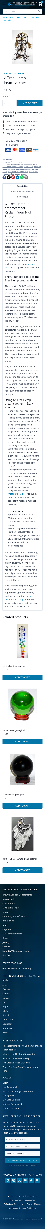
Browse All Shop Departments (17, 894)
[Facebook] (4, 177)
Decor (11, 17)
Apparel (6, 912)
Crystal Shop (8, 903)
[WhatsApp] (22, 177)
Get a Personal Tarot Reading (16, 968)
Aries (5, 984)
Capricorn (7, 1023)
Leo (4, 1002)
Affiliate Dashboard (12, 1104)
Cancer (5, 997)
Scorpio (6, 1015)
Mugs (5, 924)
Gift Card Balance (11, 1099)
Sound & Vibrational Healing (16, 950)
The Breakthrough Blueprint (16, 1062)
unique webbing (21, 174)
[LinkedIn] (17, 177)
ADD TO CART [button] (22, 677)
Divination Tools (10, 907)
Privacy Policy (15, 1200)
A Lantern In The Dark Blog (15, 1058)
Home (4, 17)
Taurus (6, 989)
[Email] (26, 177)
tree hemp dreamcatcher (18, 172)
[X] (9, 177)
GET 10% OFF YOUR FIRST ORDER (22, 1161)
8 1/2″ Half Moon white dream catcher (19, 858)
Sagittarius (7, 1019)
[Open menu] (4, 3)
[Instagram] (13, 1180)
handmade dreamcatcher (12, 167)
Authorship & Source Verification (22, 1208)
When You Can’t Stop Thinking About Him (20, 1068)
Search (39, 11)
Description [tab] (22, 186)
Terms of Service (34, 1204)
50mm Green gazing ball (13, 730)
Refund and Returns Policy (14, 1204)
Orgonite (6, 929)
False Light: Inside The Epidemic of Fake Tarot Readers (22, 1047)
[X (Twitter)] (19, 1180)
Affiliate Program (30, 1196)
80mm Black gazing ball (13, 794)
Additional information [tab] (22, 191)
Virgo (5, 1006)
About (10, 1196)
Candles (6, 946)
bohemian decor (30, 164)
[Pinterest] (13, 177)
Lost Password (9, 1087)
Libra (5, 1010)
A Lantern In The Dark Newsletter (18, 1054)
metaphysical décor (18, 493)
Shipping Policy (29, 1200)
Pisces (5, 1032)
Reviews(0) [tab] (22, 196)
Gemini (6, 993)
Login (5, 1082)
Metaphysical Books (12, 933)
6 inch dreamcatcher (15, 164)
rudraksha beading (23, 169)
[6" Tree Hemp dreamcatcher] (22, 47)
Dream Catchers (21, 17)
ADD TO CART (30, 103)
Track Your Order (11, 1108)
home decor (28, 167)
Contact (18, 1196)
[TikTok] (31, 1180)
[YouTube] (37, 1180)
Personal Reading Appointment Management (17, 1093)
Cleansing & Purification (14, 916)
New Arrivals (8, 899)
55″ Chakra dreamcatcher (14, 665)
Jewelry (6, 942)
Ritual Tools (8, 920)
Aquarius (7, 1028)
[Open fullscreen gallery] (40, 65)
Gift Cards (7, 955)
